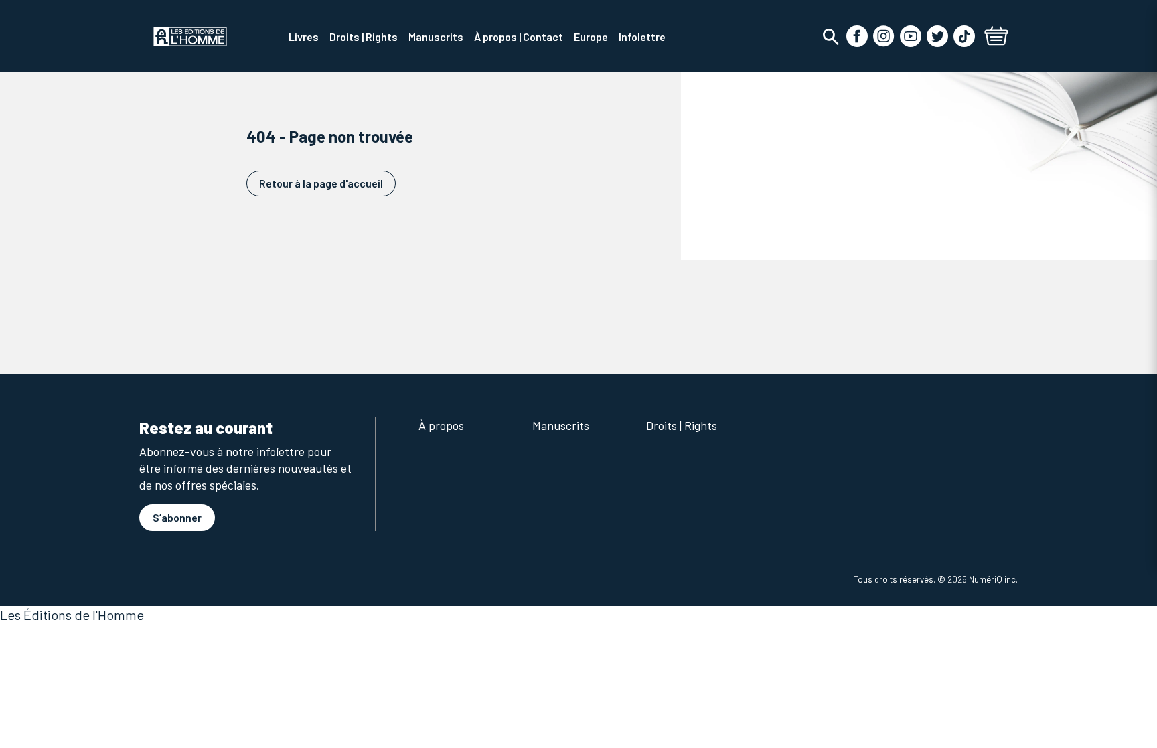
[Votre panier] (996, 37)
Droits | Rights (681, 425)
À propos (441, 425)
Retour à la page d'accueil (321, 183)
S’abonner (177, 517)
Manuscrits (560, 425)
